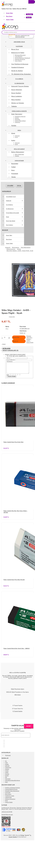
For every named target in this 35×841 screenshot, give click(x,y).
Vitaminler (17, 122)
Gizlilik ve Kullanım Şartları (12, 788)
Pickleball (8, 755)
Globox (7, 769)
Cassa (6, 771)
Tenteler (17, 156)
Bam (6, 782)
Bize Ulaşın (9, 16)
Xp (6, 761)
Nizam (7, 775)
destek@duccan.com (7, 814)
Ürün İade (7, 792)
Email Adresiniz (10, 360)
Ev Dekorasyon (19, 83)
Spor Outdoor (19, 160)
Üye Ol (19, 185)
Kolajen (17, 118)
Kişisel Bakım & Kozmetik (19, 111)
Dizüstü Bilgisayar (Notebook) (22, 58)
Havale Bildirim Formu (11, 789)
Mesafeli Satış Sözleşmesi (12, 791)
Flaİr (6, 762)
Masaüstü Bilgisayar (20, 59)
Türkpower (8, 767)
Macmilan (7, 779)
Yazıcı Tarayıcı (18, 61)
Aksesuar (17, 135)
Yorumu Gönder (11, 376)
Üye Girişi (10, 185)
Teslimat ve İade (9, 796)
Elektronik (19, 46)
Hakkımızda (8, 797)
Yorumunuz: (9, 361)
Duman (7, 774)
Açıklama (6, 348)
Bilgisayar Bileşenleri (20, 55)
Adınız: (8, 358)
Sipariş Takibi (10, 19)
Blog (6, 800)
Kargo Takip (9, 13)
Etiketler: (28, 336)
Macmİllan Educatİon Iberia (12, 780)
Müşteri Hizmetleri (10, 799)
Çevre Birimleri (18, 56)
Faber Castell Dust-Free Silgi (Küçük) (14, 579)
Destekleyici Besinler (20, 116)
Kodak (7, 764)
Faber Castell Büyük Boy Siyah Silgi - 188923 (17, 648)
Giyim (16, 137)
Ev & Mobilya (19, 79)
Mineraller (17, 119)
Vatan (6, 772)
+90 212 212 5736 (7, 812)
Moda (19, 130)
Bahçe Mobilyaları (19, 154)
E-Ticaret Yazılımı (17, 711)
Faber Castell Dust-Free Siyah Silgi (13, 442)
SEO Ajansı (18, 695)
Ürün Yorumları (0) (10, 350)
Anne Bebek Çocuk (19, 42)
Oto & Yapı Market (19, 149)
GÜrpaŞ (7, 766)
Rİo (6, 777)
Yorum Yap (12, 316)
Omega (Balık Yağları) (20, 121)
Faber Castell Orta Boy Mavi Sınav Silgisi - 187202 (15, 511)
